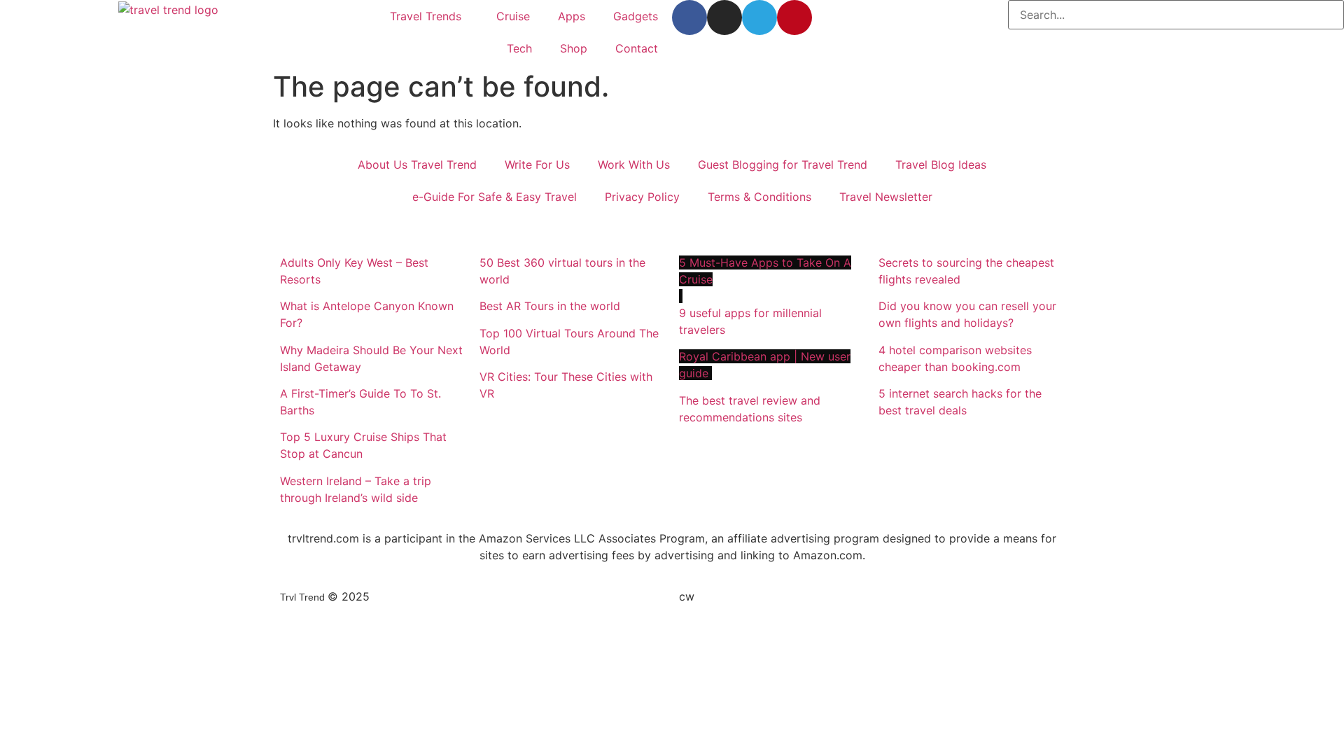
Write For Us (537, 165)
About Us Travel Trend (417, 165)
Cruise (513, 16)
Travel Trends (425, 16)
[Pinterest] (794, 17)
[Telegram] (759, 17)
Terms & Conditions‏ (759, 197)
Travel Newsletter (885, 197)
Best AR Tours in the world (551, 306)
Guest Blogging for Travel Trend (782, 165)
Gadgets (635, 16)
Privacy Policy (642, 197)
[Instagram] (724, 17)
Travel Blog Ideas (940, 165)
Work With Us (634, 165)
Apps (571, 16)
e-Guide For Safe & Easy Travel (494, 197)
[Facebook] (689, 17)
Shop (573, 48)
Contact (636, 48)
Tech (519, 48)
